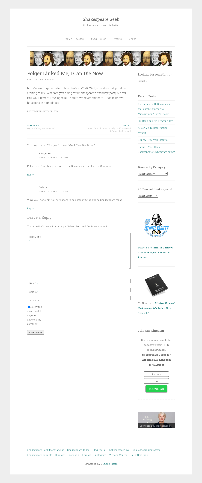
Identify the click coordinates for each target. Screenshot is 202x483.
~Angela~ (44, 153)
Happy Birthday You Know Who (41, 127)
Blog (94, 39)
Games (80, 39)
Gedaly (43, 187)
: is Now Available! (156, 308)
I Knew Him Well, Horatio (153, 139)
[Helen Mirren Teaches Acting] (156, 420)
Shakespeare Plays (119, 449)
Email (34, 291)
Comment (35, 239)
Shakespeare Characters (146, 449)
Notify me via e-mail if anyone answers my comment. (34, 315)
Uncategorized (48, 111)
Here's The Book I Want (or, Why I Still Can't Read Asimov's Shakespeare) (108, 128)
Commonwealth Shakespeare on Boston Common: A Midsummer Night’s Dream (155, 108)
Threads (86, 454)
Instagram (100, 454)
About (133, 39)
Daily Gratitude (139, 454)
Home (68, 39)
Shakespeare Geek (101, 19)
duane (51, 79)
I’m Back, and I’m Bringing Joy (155, 120)
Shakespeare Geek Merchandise (45, 449)
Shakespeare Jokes (78, 449)
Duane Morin (110, 463)
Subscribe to (155, 252)
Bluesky (60, 454)
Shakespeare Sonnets (39, 454)
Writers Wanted (118, 454)
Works (118, 39)
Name (33, 283)
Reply (30, 174)
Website (34, 300)
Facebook (73, 454)
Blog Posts (98, 449)
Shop (103, 39)
